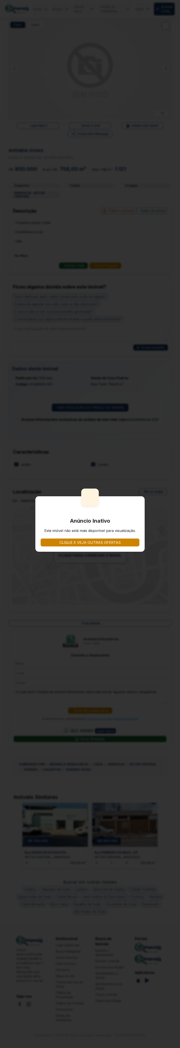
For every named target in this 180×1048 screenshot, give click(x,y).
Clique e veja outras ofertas (90, 542)
